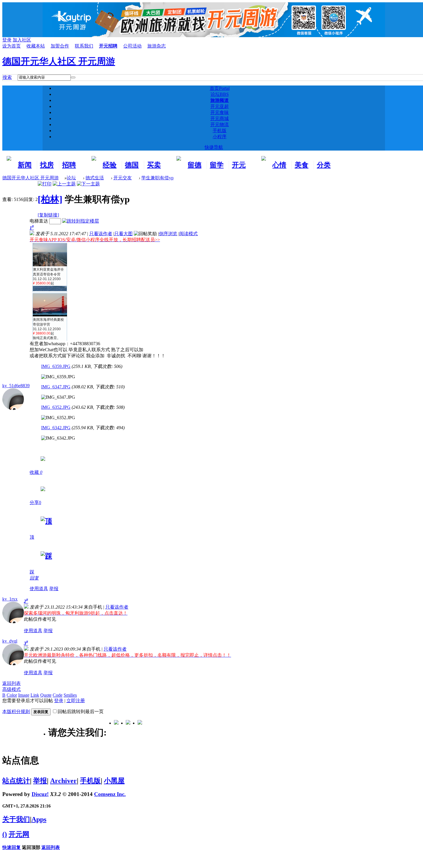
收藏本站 (35, 45)
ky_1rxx (10, 598)
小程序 (219, 136)
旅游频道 (219, 100)
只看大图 (123, 233)
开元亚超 (219, 106)
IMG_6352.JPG (55, 407)
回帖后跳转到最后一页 (81, 711)
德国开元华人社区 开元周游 (58, 61)
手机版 (219, 130)
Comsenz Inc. (110, 794)
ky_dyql (9, 641)
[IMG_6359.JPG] (58, 376)
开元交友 (122, 177)
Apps (38, 819)
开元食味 (219, 112)
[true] (73, 77)
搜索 (7, 77)
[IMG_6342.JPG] (58, 438)
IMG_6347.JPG (55, 386)
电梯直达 (39, 221)
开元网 (19, 834)
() (4, 834)
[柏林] (50, 199)
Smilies (70, 695)
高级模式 (11, 689)
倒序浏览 (168, 233)
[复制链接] (48, 214)
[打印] (45, 183)
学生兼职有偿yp (157, 177)
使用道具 (39, 588)
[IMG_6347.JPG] (58, 397)
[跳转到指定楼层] (80, 221)
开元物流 (219, 124)
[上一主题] (64, 183)
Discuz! (40, 794)
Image (23, 695)
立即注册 (75, 700)
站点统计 (16, 780)
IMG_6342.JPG (55, 427)
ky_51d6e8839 (16, 385)
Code (57, 695)
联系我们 (84, 45)
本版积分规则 (16, 711)
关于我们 (16, 819)
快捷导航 (214, 147)
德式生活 (94, 177)
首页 (220, 88)
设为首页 (11, 45)
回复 (34, 577)
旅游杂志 (156, 45)
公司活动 (132, 45)
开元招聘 (108, 45)
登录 (58, 700)
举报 (53, 588)
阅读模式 (188, 233)
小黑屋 (114, 780)
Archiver (63, 780)
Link (35, 695)
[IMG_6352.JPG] (58, 417)
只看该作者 (100, 233)
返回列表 (11, 683)
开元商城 (219, 118)
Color (12, 695)
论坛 (220, 94)
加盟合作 (60, 45)
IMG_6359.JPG (55, 366)
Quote (46, 695)
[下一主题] (88, 183)
